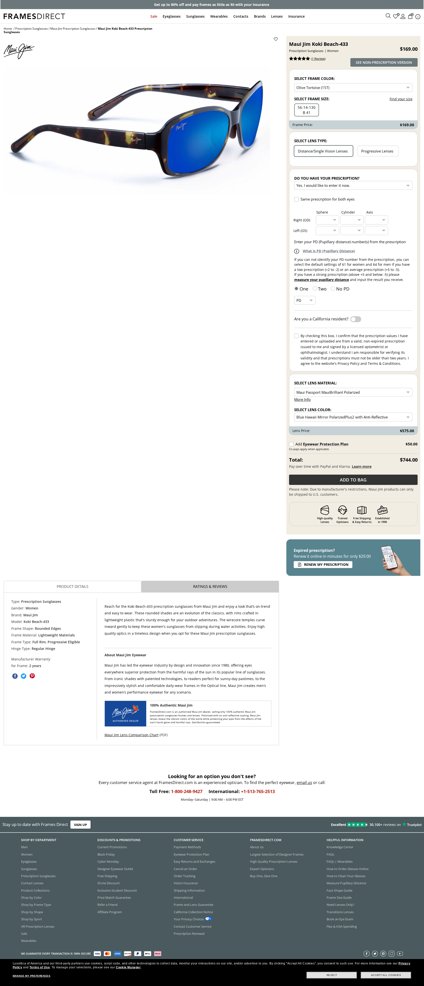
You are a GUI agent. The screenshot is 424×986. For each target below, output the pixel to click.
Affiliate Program (109, 912)
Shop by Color (31, 897)
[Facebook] (367, 953)
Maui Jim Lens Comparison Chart (132, 735)
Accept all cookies (386, 975)
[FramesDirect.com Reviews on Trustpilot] (334, 824)
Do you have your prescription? (326, 178)
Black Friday (106, 854)
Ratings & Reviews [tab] (210, 586)
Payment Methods (187, 847)
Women (27, 854)
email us (304, 782)
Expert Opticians (262, 868)
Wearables (219, 16)
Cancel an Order (185, 868)
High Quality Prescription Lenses (273, 861)
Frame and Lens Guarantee (193, 904)
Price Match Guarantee (114, 897)
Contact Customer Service (193, 926)
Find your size (401, 99)
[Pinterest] (383, 953)
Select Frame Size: (311, 98)
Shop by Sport (31, 919)
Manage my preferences (32, 975)
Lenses (277, 16)
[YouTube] (400, 953)
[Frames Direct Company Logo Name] (34, 15)
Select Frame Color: (314, 78)
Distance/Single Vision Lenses (323, 151)
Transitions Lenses (340, 912)
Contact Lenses (32, 883)
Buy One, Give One (263, 875)
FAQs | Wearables (340, 861)
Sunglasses (195, 16)
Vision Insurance (186, 883)
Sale (153, 16)
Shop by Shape (32, 912)
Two (322, 289)
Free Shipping (107, 875)
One (304, 289)
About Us (257, 847)
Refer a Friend (107, 904)
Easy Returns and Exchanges (194, 861)
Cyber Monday (108, 861)
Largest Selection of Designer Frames (277, 854)
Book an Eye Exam (340, 919)
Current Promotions (112, 847)
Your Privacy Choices (189, 919)
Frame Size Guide (339, 897)
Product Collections (35, 890)
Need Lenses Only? (340, 904)
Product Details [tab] (72, 586)
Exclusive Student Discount (117, 890)
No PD (342, 289)
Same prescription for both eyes (328, 199)
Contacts (240, 16)
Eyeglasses (172, 16)
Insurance (296, 16)
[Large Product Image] (137, 131)
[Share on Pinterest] (32, 676)
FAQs (330, 854)
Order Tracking (184, 875)
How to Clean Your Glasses (346, 875)
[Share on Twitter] (23, 676)
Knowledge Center (340, 847)
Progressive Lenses (377, 151)
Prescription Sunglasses (31, 28)
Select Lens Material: (315, 382)
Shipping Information (189, 890)
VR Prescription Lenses (37, 926)
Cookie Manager (128, 967)
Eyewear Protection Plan (325, 444)
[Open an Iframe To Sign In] (402, 16)
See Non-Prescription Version (384, 62)
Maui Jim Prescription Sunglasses (72, 28)
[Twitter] (375, 953)
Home (8, 28)
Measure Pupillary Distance (346, 883)
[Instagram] (392, 953)
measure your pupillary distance (321, 279)
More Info (302, 399)
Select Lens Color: (312, 409)
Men (24, 847)
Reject (332, 975)
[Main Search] (388, 16)
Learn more (361, 466)
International (183, 897)
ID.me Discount (108, 883)
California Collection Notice (193, 912)
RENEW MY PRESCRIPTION (326, 564)
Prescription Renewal (189, 933)
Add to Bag (353, 480)
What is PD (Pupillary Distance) (329, 251)
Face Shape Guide (339, 890)
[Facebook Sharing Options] (15, 676)
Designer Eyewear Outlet (115, 868)
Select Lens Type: (310, 140)
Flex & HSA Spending (342, 926)
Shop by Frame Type (36, 904)
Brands (260, 16)
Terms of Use (39, 967)
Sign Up (80, 824)
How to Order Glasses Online (348, 868)
